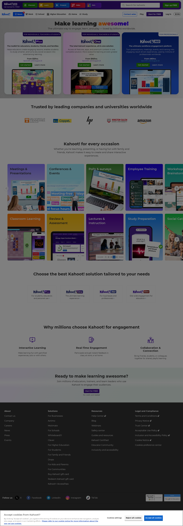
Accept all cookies (153, 518)
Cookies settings (114, 518)
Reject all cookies (133, 518)
